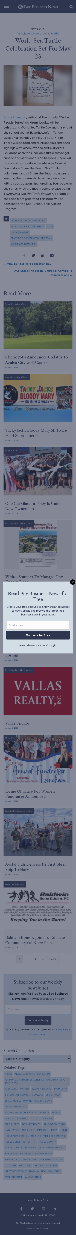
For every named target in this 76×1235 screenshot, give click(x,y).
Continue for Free (38, 635)
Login (52, 645)
